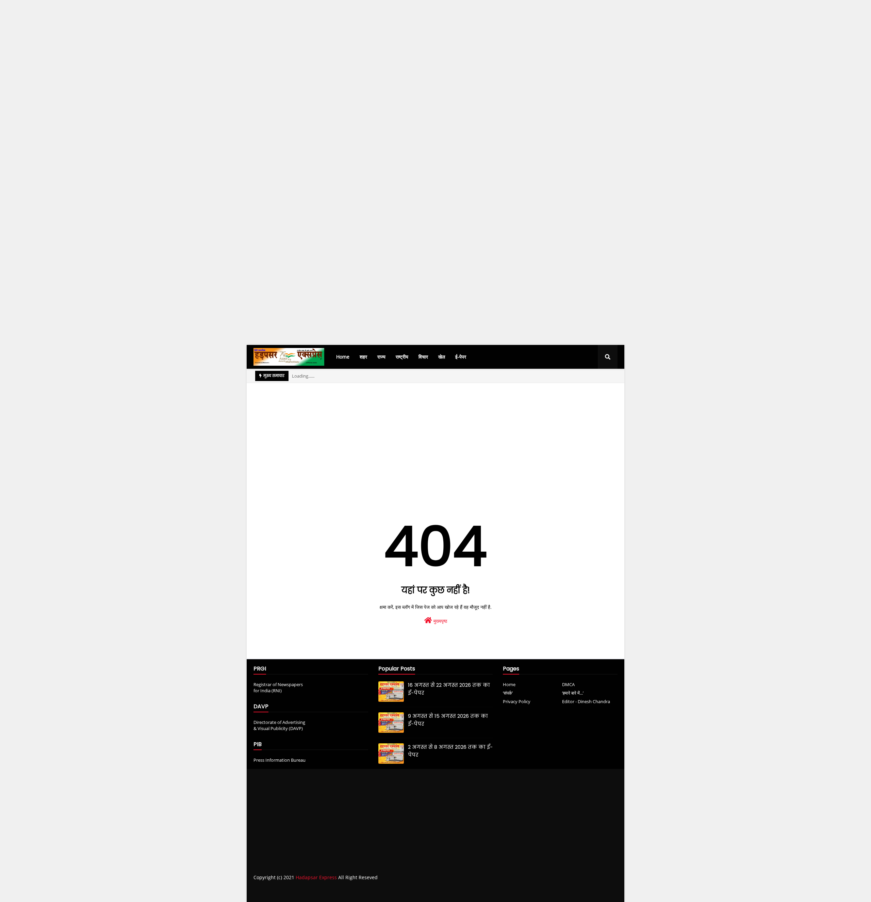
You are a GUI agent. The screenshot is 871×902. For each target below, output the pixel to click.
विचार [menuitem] (423, 356)
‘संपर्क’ (508, 693)
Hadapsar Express (316, 877)
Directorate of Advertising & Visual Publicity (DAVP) (279, 725)
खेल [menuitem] (441, 356)
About (562, 890)
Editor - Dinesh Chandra (586, 701)
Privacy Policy (516, 701)
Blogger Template (359, 891)
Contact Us (588, 890)
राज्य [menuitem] (381, 356)
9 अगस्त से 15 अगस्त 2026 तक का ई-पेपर (448, 719)
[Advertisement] (204, 125)
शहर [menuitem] (363, 356)
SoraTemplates (292, 891)
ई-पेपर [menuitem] (460, 356)
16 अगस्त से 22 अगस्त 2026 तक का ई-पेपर (449, 688)
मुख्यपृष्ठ (439, 621)
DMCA (568, 684)
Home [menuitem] (342, 356)
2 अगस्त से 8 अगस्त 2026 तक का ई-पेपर (450, 750)
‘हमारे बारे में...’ (573, 693)
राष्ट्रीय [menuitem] (402, 356)
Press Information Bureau (279, 760)
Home (509, 684)
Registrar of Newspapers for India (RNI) (278, 687)
